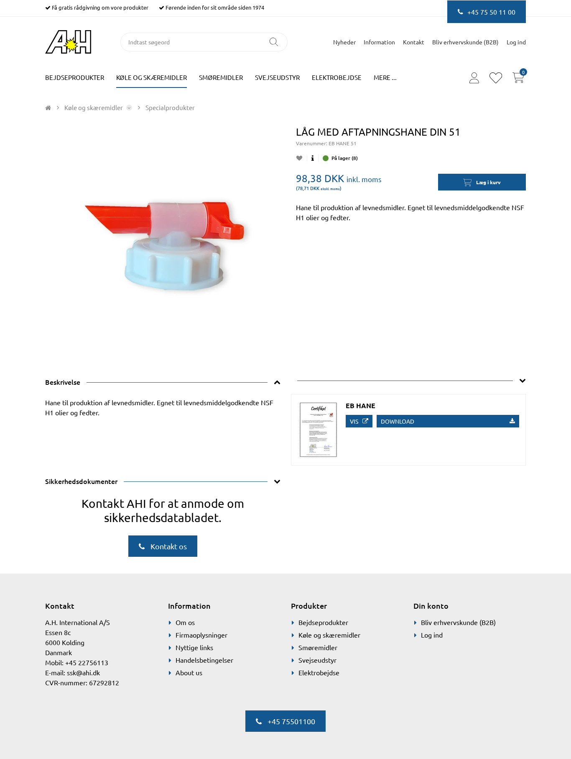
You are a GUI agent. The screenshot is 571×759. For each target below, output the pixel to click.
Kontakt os (168, 546)
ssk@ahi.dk (83, 672)
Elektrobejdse (337, 77)
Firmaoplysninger (201, 634)
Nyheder (344, 42)
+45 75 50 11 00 (491, 12)
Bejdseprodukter (74, 77)
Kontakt (413, 42)
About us (189, 672)
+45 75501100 (290, 721)
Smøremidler (221, 77)
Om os (185, 622)
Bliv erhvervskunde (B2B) (465, 42)
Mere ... (385, 77)
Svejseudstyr (277, 77)
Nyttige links (194, 647)
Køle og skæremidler (151, 77)
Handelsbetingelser (204, 660)
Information (379, 42)
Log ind (432, 634)
